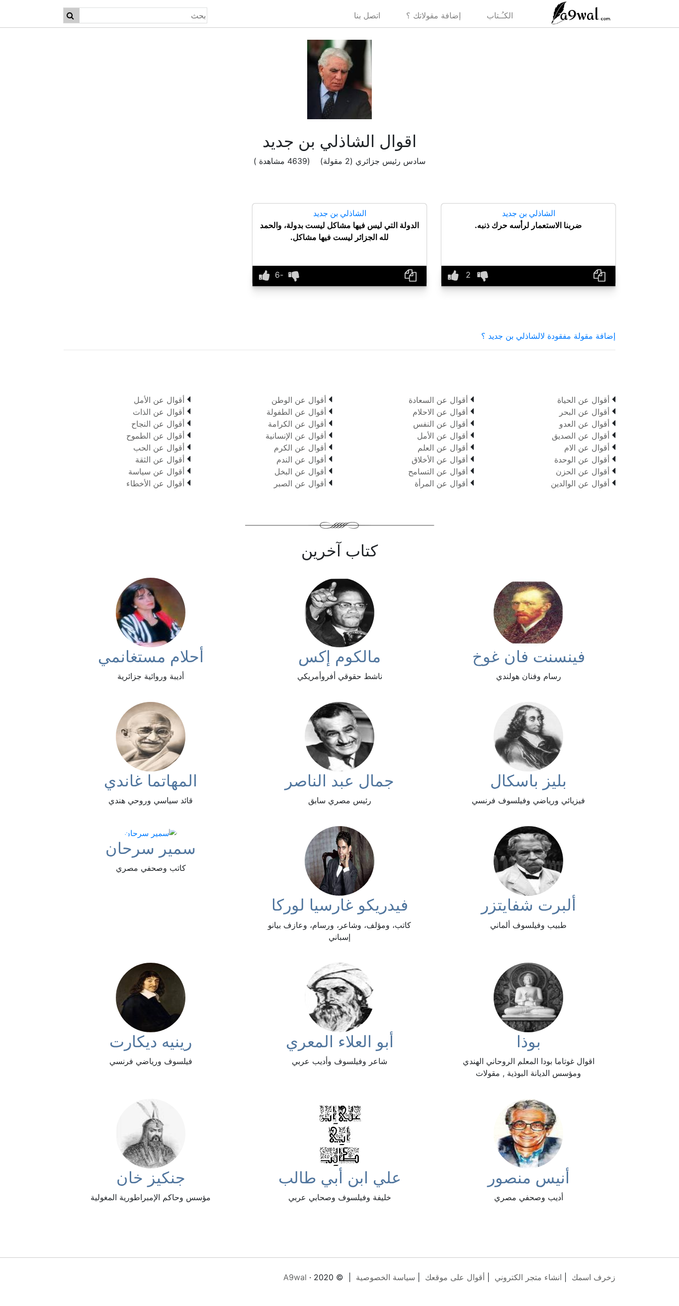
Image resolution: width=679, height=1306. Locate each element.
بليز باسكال (528, 780)
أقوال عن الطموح (155, 436)
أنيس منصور (529, 1177)
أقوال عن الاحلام (440, 412)
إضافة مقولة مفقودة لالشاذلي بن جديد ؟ (548, 336)
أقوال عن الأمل (442, 436)
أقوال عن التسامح (438, 471)
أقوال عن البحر (584, 412)
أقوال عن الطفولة (296, 412)
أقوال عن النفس (440, 424)
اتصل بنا (367, 15)
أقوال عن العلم (443, 448)
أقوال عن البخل (300, 471)
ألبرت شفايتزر (528, 905)
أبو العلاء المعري (340, 1041)
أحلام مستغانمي (151, 656)
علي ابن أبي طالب (339, 1177)
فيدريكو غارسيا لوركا (339, 905)
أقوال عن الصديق (580, 436)
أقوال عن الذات (158, 412)
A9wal (295, 1277)
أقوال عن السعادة (438, 400)
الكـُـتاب (500, 15)
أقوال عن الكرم (300, 448)
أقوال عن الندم (301, 459)
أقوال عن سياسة (156, 471)
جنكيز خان (150, 1177)
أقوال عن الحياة (583, 400)
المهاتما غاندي (150, 780)
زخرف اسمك (593, 1277)
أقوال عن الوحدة (581, 459)
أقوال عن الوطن (298, 400)
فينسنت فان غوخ (528, 656)
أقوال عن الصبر (300, 483)
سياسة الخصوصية (385, 1277)
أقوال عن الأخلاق (440, 459)
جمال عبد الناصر (339, 780)
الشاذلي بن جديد (528, 213)
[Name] (70, 15)
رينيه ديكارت (150, 1041)
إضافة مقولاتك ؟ (433, 15)
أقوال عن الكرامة (297, 424)
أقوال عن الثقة (159, 459)
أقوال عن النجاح (157, 424)
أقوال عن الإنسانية (295, 436)
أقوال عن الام (586, 448)
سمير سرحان (150, 848)
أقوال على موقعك (455, 1277)
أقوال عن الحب (158, 448)
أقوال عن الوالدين (580, 483)
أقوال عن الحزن (582, 471)
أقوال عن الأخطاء (155, 483)
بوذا (528, 1041)
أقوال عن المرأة (441, 483)
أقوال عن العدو (584, 424)
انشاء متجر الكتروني (528, 1277)
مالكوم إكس (339, 656)
